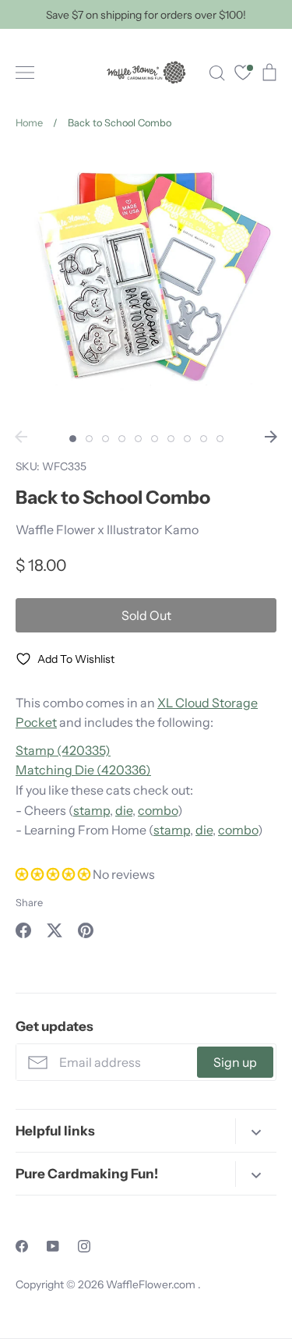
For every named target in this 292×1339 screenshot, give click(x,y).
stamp (91, 810)
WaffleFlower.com (152, 1284)
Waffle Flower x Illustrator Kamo (107, 529)
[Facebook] (21, 1246)
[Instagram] (84, 1246)
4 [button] (121, 438)
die (123, 810)
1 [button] (72, 438)
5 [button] (138, 438)
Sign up (235, 1062)
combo (158, 810)
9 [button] (203, 438)
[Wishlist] (243, 74)
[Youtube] (53, 1246)
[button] (54, 874)
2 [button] (89, 438)
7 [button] (170, 438)
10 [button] (219, 438)
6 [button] (154, 438)
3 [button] (105, 438)
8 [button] (187, 438)
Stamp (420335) (63, 750)
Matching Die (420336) (83, 770)
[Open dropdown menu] (255, 1131)
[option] (146, 285)
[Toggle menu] (25, 72)
